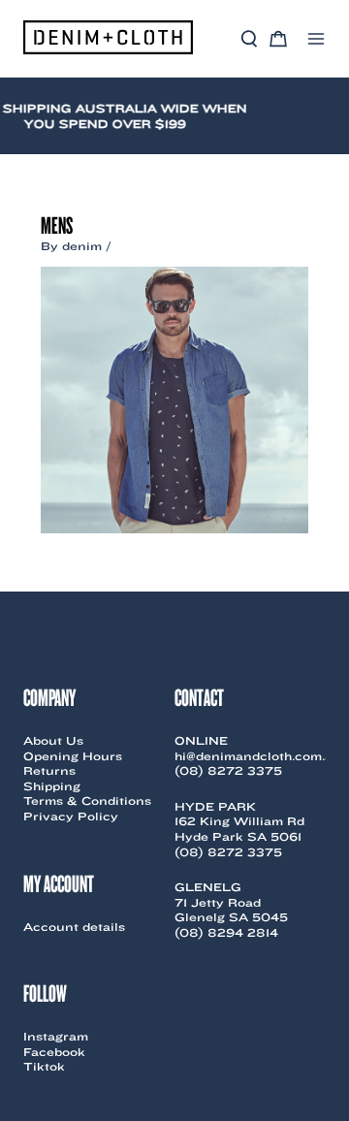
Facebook (54, 1051)
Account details (74, 926)
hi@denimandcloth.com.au (257, 756)
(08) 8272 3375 (228, 770)
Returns (49, 770)
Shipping (51, 786)
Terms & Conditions (87, 800)
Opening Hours (72, 756)
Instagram (55, 1036)
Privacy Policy (70, 816)
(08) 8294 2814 (226, 932)
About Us (53, 740)
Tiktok (44, 1066)
